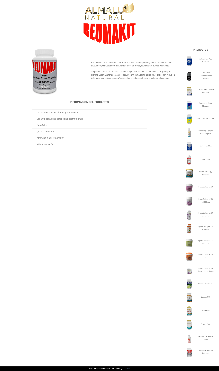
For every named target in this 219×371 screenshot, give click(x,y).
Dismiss (126, 369)
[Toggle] (34, 113)
